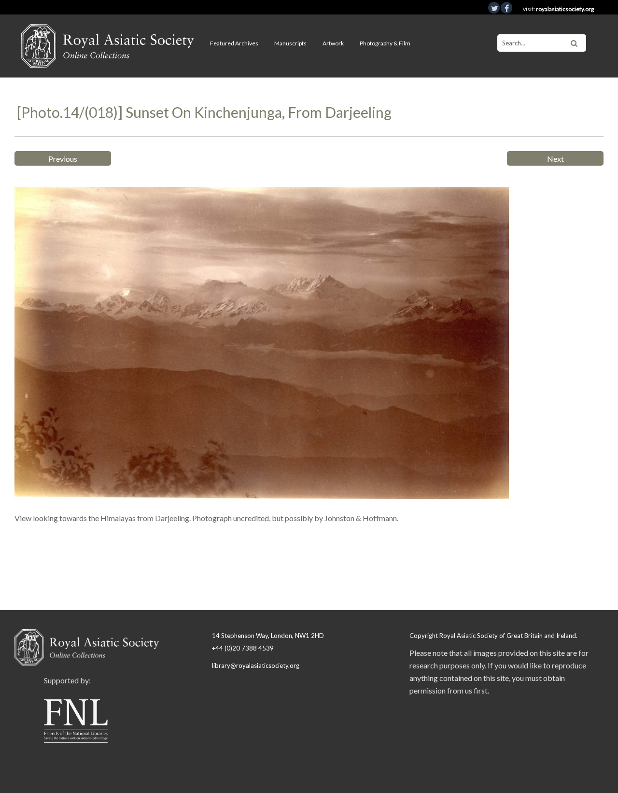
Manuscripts (290, 43)
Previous (62, 158)
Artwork (333, 43)
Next (555, 158)
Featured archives (234, 43)
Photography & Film (385, 43)
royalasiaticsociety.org (565, 9)
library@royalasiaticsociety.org (255, 665)
